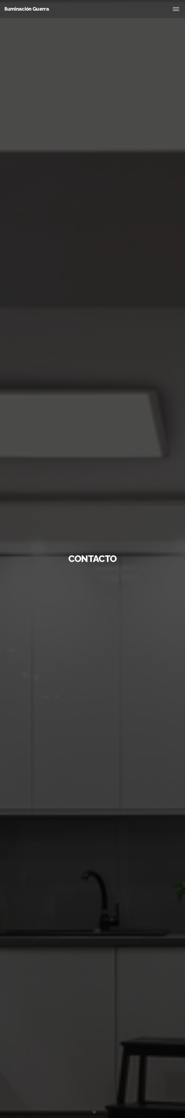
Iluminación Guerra (27, 9)
